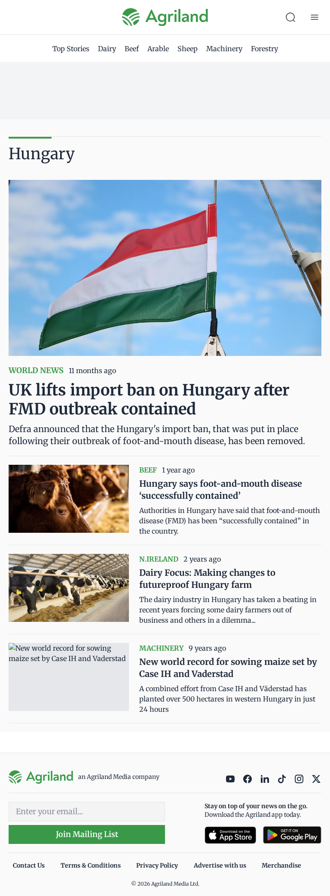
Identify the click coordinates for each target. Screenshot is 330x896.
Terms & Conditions (91, 865)
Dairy (107, 48)
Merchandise (281, 865)
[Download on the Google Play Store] (292, 835)
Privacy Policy (157, 865)
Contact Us (29, 865)
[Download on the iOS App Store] (230, 835)
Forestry (264, 48)
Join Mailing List (87, 834)
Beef (132, 48)
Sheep (187, 48)
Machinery (224, 48)
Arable (158, 48)
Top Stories (70, 48)
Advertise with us (220, 865)
